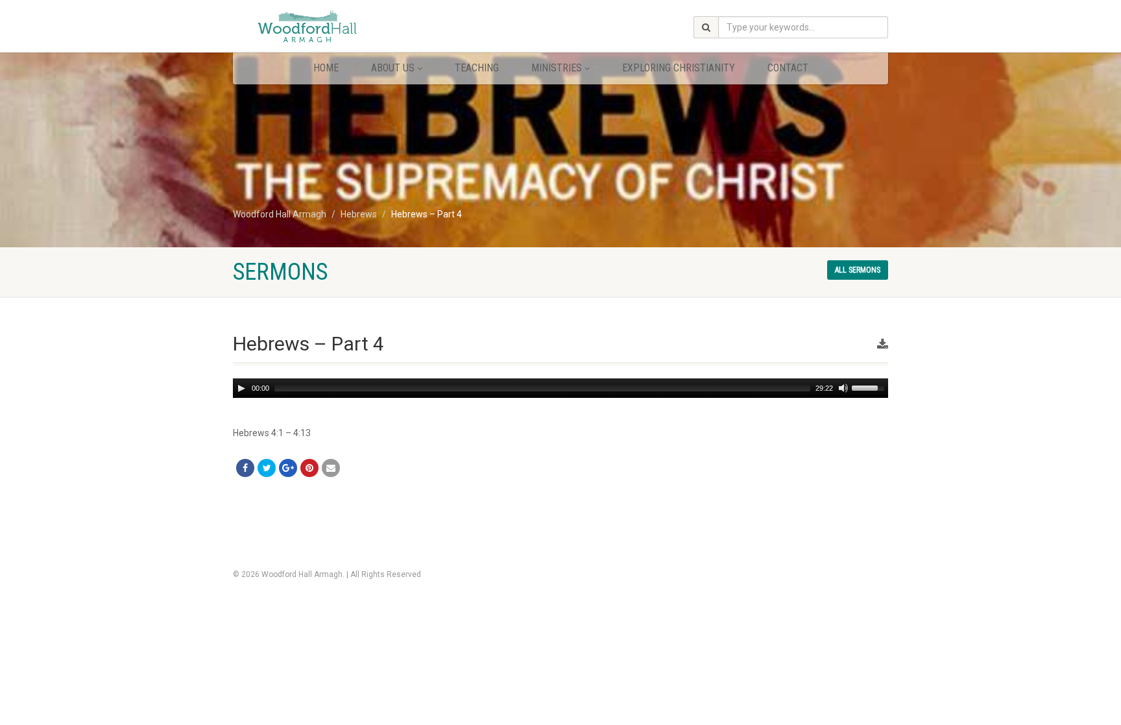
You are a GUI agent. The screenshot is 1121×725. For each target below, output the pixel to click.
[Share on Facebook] (245, 468)
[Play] (241, 388)
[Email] (331, 468)
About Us (393, 68)
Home (326, 68)
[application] (560, 388)
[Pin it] (309, 468)
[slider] (870, 386)
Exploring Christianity (678, 68)
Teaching (477, 68)
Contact (787, 68)
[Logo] (336, 27)
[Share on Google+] (288, 468)
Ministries (556, 68)
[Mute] (843, 388)
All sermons (857, 270)
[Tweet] (267, 468)
